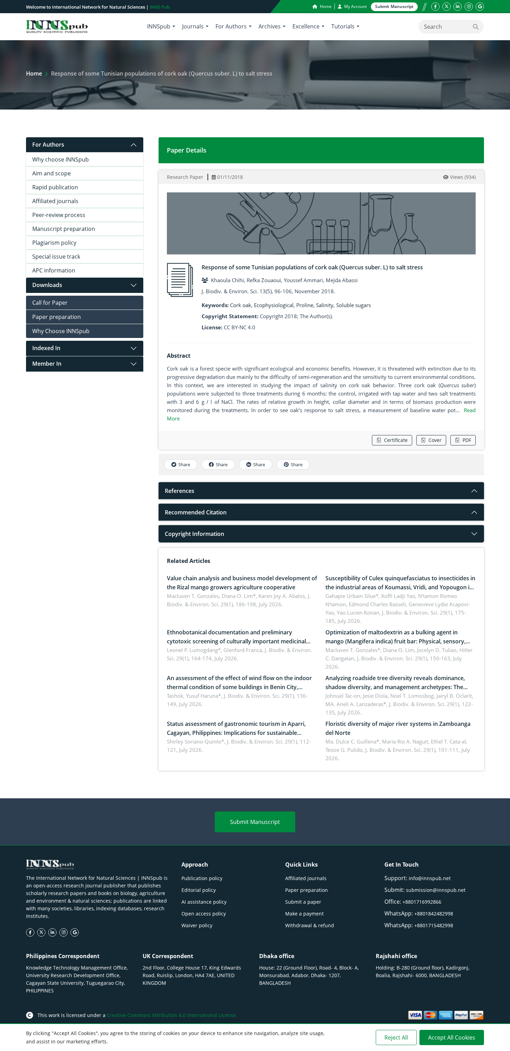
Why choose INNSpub (60, 159)
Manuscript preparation (63, 229)
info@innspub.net (430, 878)
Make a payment (304, 913)
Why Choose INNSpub (61, 331)
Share (184, 464)
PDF (466, 440)
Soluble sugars (353, 305)
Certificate (396, 440)
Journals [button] (193, 26)
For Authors (48, 144)
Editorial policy (198, 890)
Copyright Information (194, 534)
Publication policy (201, 878)
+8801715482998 (433, 925)
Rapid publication (55, 187)
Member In (46, 363)
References (179, 491)
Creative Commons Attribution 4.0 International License (171, 1015)
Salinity (324, 305)
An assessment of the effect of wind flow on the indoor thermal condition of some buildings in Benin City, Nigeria (239, 687)
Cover (435, 440)
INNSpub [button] (158, 26)
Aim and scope (51, 173)
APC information (53, 270)
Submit (394, 6)
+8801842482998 (433, 913)
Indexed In (46, 348)
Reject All (396, 1037)
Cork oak (240, 305)
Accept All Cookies (451, 1037)
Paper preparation (56, 317)
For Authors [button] (231, 26)
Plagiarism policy (54, 242)
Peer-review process (58, 215)
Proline (304, 305)
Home (325, 6)
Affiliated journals (55, 201)
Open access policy (203, 913)
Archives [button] (269, 26)
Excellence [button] (306, 26)
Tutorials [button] (343, 26)
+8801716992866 (421, 901)
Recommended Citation (196, 512)
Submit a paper (303, 901)
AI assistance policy (204, 901)
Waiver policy (196, 925)
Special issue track (56, 256)
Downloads (47, 285)
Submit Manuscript (255, 822)
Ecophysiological (274, 305)
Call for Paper (50, 302)
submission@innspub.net (436, 890)
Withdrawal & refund (309, 925)
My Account (355, 6)
